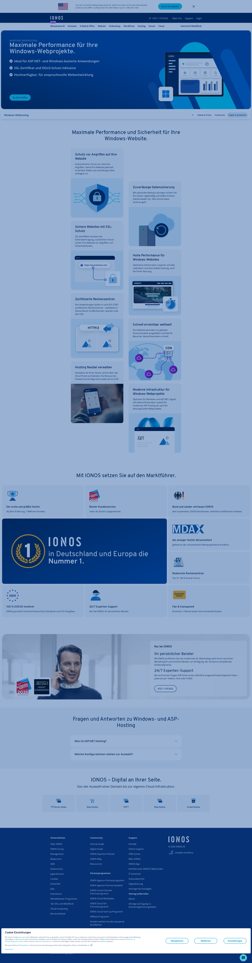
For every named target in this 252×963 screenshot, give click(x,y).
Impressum (9, 949)
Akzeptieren (24, 945)
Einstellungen (24, 939)
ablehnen (103, 941)
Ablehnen (206, 940)
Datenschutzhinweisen (43, 941)
